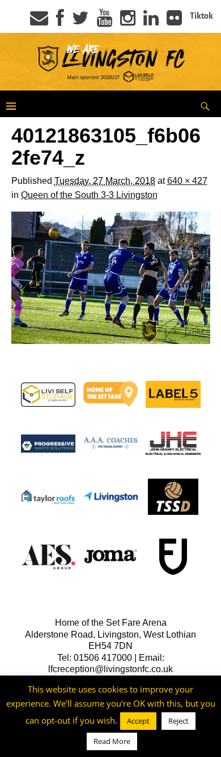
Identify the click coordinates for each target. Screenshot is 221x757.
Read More (112, 741)
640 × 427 (187, 181)
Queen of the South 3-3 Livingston (89, 195)
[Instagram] (127, 21)
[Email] (39, 21)
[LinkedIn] (151, 21)
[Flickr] (174, 21)
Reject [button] (178, 721)
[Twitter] (80, 21)
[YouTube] (104, 21)
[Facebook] (60, 21)
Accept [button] (138, 721)
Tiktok (201, 15)
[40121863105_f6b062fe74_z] (110, 278)
